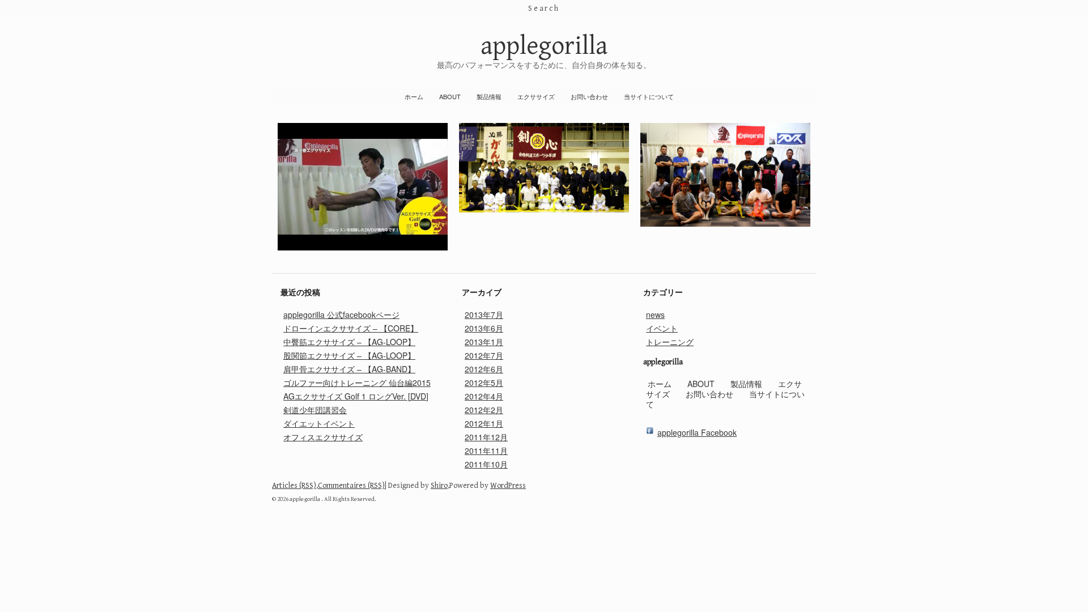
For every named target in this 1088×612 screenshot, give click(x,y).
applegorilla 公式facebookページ (341, 314)
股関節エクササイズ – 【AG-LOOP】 (349, 355)
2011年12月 (486, 437)
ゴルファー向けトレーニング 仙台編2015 (357, 382)
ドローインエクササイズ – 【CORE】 (350, 328)
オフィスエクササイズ (323, 437)
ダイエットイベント (319, 423)
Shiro (439, 485)
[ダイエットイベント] (725, 223)
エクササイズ (536, 96)
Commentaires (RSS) (351, 485)
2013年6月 (484, 328)
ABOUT (450, 96)
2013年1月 (484, 341)
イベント (662, 328)
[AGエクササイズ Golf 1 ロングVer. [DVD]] (363, 247)
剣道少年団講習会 (315, 409)
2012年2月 (484, 409)
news (655, 314)
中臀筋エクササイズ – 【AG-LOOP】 (349, 341)
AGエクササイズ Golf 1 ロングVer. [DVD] (355, 396)
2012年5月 (484, 382)
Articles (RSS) (294, 485)
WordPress (508, 485)
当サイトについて (649, 96)
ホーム (414, 96)
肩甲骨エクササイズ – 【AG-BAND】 (349, 369)
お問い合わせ (589, 96)
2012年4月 (484, 396)
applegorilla (544, 46)
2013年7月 (484, 314)
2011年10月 (486, 464)
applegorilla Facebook (697, 432)
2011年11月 (486, 450)
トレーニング (670, 341)
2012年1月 (484, 423)
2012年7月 (484, 355)
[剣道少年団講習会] (544, 209)
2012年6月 (484, 369)
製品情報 (489, 96)
